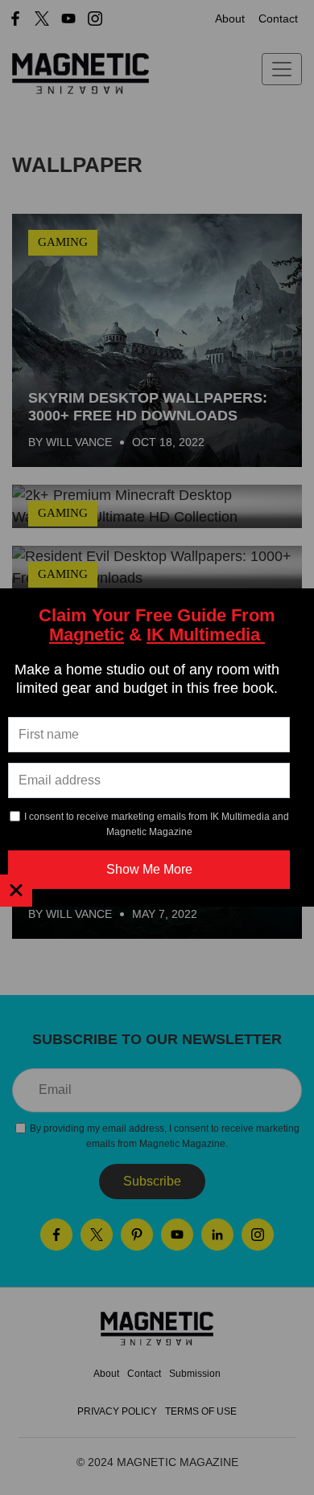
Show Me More (149, 869)
